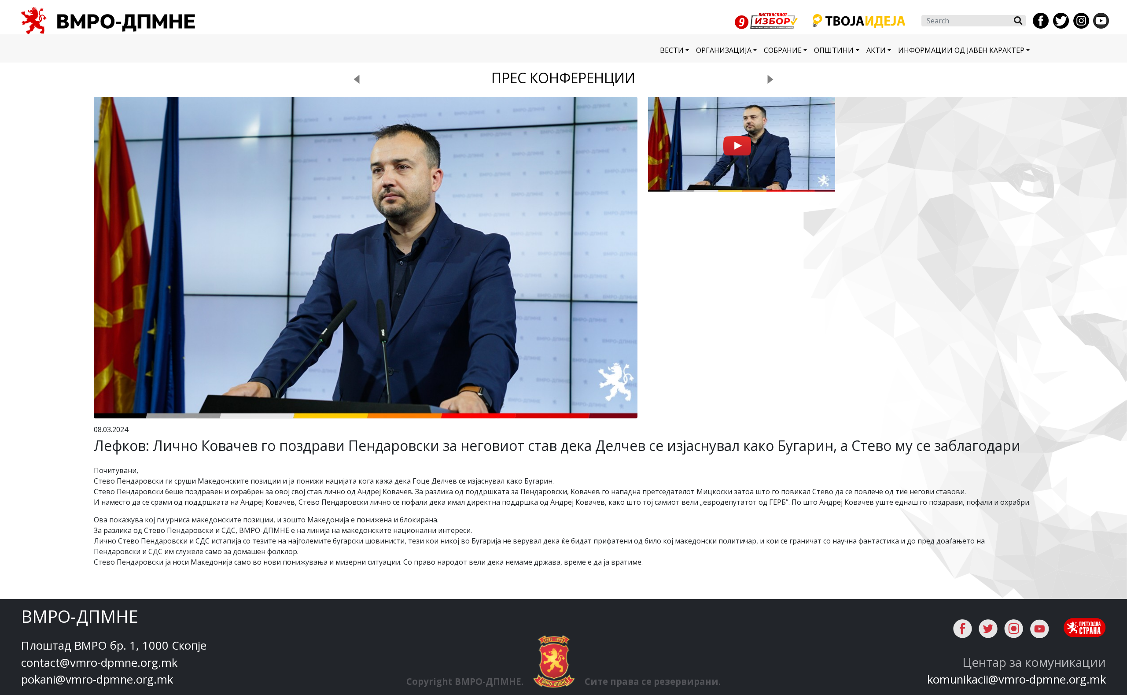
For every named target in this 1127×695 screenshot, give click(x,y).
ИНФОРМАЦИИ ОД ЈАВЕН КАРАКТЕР (961, 50)
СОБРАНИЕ (783, 50)
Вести (672, 50)
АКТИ (876, 50)
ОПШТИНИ (834, 50)
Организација (723, 50)
